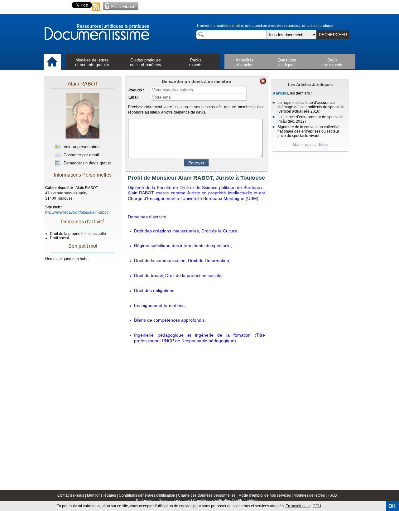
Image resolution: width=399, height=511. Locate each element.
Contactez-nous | (72, 495)
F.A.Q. (333, 495)
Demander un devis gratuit (86, 163)
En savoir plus (298, 506)
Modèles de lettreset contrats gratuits (92, 62)
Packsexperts (196, 62)
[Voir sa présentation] (82, 138)
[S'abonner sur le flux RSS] (96, 11)
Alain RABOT (83, 83)
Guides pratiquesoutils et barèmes (145, 62)
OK (392, 506)
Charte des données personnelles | (208, 495)
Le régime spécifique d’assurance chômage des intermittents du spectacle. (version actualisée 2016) (311, 107)
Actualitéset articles (245, 62)
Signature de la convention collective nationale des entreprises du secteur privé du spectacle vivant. (308, 131)
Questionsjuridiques (287, 62)
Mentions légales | (103, 495)
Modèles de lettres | (311, 495)
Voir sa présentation (80, 146)
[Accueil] (52, 62)
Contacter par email (80, 155)
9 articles (280, 93)
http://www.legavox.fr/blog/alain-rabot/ (76, 212)
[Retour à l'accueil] (97, 32)
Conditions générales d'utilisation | (148, 495)
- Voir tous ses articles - (310, 145)
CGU (317, 506)
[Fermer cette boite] (263, 81)
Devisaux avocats (332, 62)
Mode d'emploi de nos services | (266, 495)
